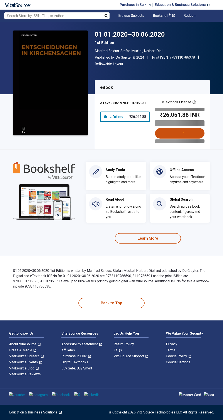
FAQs (118, 350)
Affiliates (68, 350)
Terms (171, 350)
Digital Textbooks (74, 362)
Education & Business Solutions (181, 5)
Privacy (171, 344)
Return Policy (124, 344)
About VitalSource (23, 344)
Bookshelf (162, 15)
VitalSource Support (129, 356)
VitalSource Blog (22, 368)
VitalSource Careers (24, 356)
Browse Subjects (131, 15)
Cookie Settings (178, 362)
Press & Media (21, 350)
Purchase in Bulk (133, 5)
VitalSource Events (24, 362)
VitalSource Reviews (25, 374)
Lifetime (128, 117)
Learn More (148, 238)
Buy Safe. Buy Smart (76, 368)
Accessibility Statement (80, 344)
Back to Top (111, 303)
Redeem (190, 15)
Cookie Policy (177, 356)
